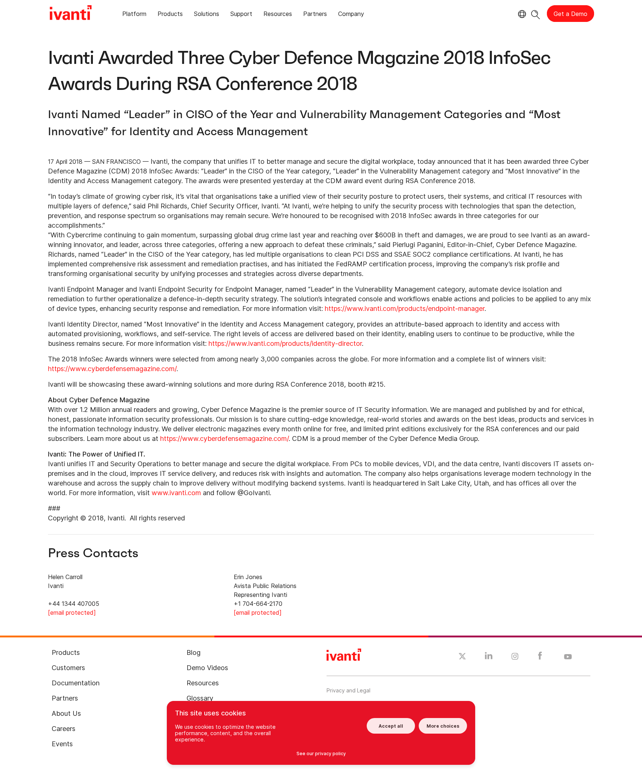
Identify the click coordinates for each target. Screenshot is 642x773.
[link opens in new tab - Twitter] (462, 657)
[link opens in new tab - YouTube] (568, 657)
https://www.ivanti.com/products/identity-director (285, 343)
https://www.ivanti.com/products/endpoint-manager (404, 308)
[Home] (70, 13)
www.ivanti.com (176, 493)
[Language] (521, 14)
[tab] (134, 15)
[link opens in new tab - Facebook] (540, 657)
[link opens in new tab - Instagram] (515, 657)
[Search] (535, 13)
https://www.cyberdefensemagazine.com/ (112, 369)
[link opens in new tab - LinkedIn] (489, 657)
